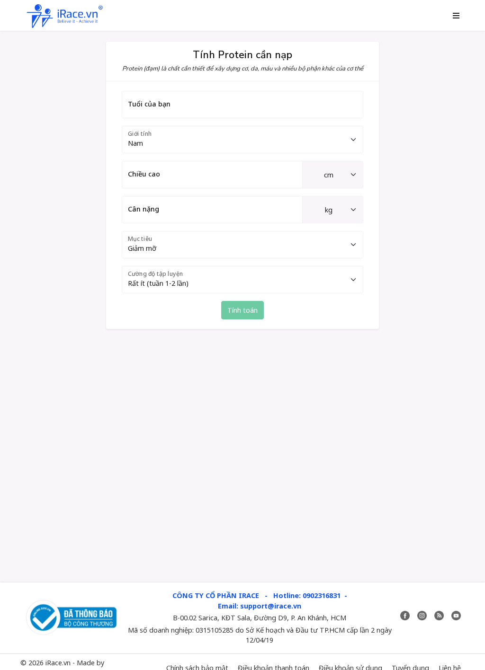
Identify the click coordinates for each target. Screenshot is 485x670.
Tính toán (242, 310)
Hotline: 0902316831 (307, 595)
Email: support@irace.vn (259, 605)
